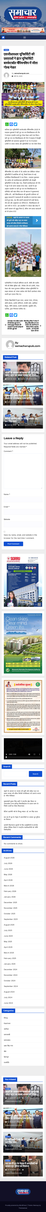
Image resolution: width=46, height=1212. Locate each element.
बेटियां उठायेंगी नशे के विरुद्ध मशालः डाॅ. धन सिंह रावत (21, 420)
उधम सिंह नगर (8, 1046)
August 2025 (9, 925)
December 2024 (10, 969)
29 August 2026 (14, 1098)
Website (7, 519)
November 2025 (10, 908)
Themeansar (23, 1208)
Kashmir (7, 1023)
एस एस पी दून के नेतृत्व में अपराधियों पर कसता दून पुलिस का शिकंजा (21, 1165)
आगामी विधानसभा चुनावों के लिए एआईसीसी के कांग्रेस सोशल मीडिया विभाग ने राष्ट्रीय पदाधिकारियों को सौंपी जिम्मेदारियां (21, 827)
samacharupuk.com (21, 73)
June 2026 (8, 869)
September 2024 (11, 986)
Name (7, 494)
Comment (8, 451)
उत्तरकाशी (7, 1034)
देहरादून (6, 1057)
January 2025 (9, 964)
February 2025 (10, 958)
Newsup (36, 1205)
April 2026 (8, 880)
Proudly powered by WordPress (16, 1205)
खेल (5, 1051)
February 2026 (10, 891)
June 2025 (8, 936)
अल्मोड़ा (6, 1029)
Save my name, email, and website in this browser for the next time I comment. (20, 536)
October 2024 (9, 981)
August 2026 (9, 858)
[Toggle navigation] (24, 37)
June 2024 (8, 1003)
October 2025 (9, 914)
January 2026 (10, 897)
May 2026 (8, 874)
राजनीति (6, 1062)
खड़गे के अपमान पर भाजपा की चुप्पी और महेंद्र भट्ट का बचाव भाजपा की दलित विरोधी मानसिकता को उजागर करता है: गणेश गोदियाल (22, 793)
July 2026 (8, 863)
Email (7, 507)
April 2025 (8, 947)
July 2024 (8, 997)
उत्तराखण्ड (6, 50)
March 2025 (9, 953)
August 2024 (9, 992)
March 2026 (9, 886)
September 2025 (11, 919)
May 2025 (8, 941)
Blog (6, 1018)
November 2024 (11, 975)
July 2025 (8, 930)
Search (6, 766)
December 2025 (10, 902)
